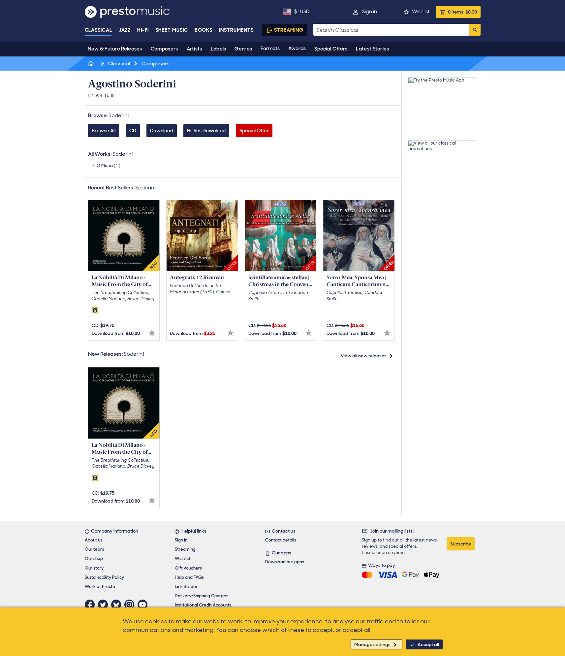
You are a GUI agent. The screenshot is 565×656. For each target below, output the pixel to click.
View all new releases (364, 356)
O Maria (108, 165)
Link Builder (186, 586)
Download (161, 130)
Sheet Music (171, 30)
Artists (194, 49)
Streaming (288, 30)
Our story (94, 568)
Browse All (103, 130)
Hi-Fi (143, 30)
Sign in (369, 11)
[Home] (91, 63)
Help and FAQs (189, 577)
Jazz (125, 30)
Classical (98, 30)
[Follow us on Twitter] (104, 604)
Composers (164, 49)
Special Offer (254, 130)
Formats (270, 48)
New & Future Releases (115, 49)
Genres (243, 49)
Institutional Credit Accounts (203, 605)
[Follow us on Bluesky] (117, 604)
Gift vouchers (188, 568)
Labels (218, 49)
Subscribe (460, 544)
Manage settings (372, 644)
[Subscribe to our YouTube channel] (144, 604)
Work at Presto (100, 586)
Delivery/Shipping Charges (201, 596)
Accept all (428, 644)
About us (93, 540)
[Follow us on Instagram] (131, 604)
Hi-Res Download (206, 130)
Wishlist (420, 11)
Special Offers (330, 49)
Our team (94, 549)
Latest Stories (372, 49)
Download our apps (284, 562)
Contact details (280, 540)
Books (204, 30)
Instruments (236, 30)
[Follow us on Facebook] (91, 604)
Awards (297, 48)
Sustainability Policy (104, 577)
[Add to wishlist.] (152, 333)
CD (132, 130)
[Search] (475, 30)
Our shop (94, 558)
